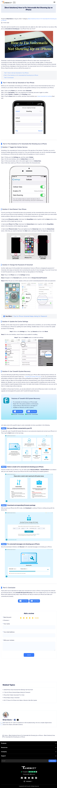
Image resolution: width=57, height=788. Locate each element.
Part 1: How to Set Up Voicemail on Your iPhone (16, 73)
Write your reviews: (8, 640)
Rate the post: (7, 617)
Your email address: (9, 632)
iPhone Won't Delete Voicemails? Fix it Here (14, 695)
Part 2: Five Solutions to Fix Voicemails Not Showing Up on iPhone (21, 75)
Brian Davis (10, 18)
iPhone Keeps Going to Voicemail (11, 697)
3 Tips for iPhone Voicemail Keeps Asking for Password (29, 316)
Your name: (6, 624)
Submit (29, 655)
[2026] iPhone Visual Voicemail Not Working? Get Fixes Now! (18, 689)
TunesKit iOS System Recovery (33, 376)
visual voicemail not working (44, 96)
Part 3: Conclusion (9, 77)
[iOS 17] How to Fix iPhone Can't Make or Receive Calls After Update (20, 700)
